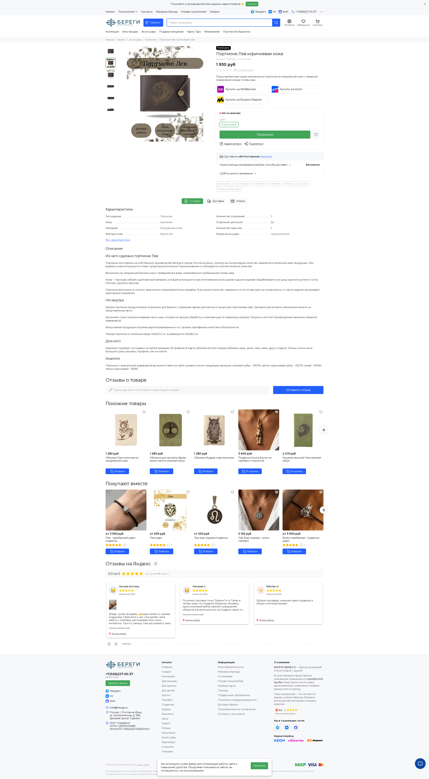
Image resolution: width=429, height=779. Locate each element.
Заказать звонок (118, 683)
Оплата (240, 201)
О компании (225, 676)
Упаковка (167, 751)
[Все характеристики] (118, 240)
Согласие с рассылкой (231, 713)
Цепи (165, 718)
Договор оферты (228, 704)
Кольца (166, 728)
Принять (259, 765)
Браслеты (167, 713)
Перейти (252, 4)
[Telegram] (277, 727)
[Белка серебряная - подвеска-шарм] (303, 510)
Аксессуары (148, 31)
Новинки (167, 667)
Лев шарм (156, 537)
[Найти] (276, 23)
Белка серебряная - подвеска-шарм (301, 539)
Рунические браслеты (236, 31)
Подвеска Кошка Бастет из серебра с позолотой (254, 459)
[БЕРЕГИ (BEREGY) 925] (123, 23)
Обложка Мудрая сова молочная (214, 457)
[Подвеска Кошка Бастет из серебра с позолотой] (258, 429)
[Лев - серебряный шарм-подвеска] (126, 510)
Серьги (166, 723)
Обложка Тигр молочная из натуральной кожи (122, 459)
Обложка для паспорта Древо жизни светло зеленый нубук (168, 459)
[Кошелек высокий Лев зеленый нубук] (303, 429)
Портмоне (150, 39)
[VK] (286, 727)
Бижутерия (168, 732)
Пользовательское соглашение (237, 709)
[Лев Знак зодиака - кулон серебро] (258, 510)
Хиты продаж (130, 31)
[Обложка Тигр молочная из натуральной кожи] (126, 429)
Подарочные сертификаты (234, 695)
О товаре (195, 201)
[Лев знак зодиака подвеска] (214, 510)
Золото (166, 695)
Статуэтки (168, 746)
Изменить (266, 156)
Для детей (168, 690)
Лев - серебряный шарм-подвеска (121, 539)
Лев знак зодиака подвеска (211, 537)
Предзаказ (265, 134)
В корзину (252, 471)
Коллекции (112, 31)
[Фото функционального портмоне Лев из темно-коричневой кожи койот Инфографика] (165, 94)
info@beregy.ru (119, 707)
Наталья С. (199, 586)
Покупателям (126, 11)
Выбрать (119, 471)
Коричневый (229, 124)
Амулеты (303, 183)
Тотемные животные (228, 189)
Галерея (215, 11)
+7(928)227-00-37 (305, 11)
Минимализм (212, 31)
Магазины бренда (167, 11)
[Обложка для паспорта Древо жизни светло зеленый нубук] (170, 429)
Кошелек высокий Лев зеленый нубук (302, 459)
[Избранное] (316, 135)
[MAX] (295, 727)
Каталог (110, 11)
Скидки (166, 671)
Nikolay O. (272, 586)
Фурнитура (168, 742)
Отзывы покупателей (193, 11)
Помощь (223, 690)
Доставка (218, 201)
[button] (119, 94)
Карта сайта (143, 764)
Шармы (166, 709)
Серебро (167, 699)
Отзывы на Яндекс (128, 563)
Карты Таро (194, 31)
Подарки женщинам (171, 31)
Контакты (146, 11)
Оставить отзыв (298, 390)
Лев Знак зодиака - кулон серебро (253, 539)
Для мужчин (224, 183)
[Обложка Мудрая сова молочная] (214, 429)
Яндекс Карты (119, 633)
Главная (110, 39)
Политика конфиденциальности (237, 699)
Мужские (289, 183)
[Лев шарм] (170, 510)
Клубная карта (226, 685)
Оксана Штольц (129, 586)
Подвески (168, 704)
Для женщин (169, 681)
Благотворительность (231, 667)
